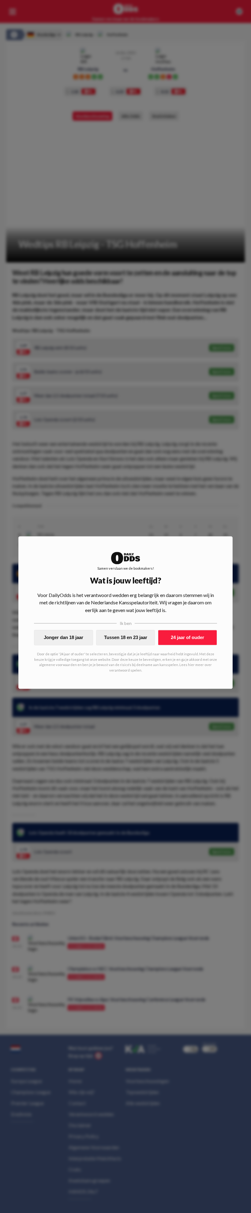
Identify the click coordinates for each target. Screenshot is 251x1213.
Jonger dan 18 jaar (63, 637)
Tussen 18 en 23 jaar (125, 637)
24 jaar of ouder (187, 637)
